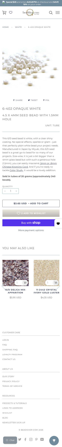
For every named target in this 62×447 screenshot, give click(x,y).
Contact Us (9, 359)
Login (5, 340)
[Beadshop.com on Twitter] (19, 440)
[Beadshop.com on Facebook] (25, 440)
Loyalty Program (12, 354)
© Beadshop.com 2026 (31, 430)
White (18, 27)
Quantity (7, 186)
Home (5, 27)
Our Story (8, 376)
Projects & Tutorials (14, 403)
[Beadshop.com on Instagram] (31, 440)
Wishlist (7, 413)
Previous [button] (7, 3)
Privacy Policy (11, 381)
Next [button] (57, 3)
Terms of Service (12, 386)
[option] (32, 3)
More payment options (31, 230)
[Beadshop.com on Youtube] (42, 440)
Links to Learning (12, 408)
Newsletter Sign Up (13, 422)
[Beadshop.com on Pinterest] (36, 440)
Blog (5, 418)
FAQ (4, 345)
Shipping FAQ (9, 350)
